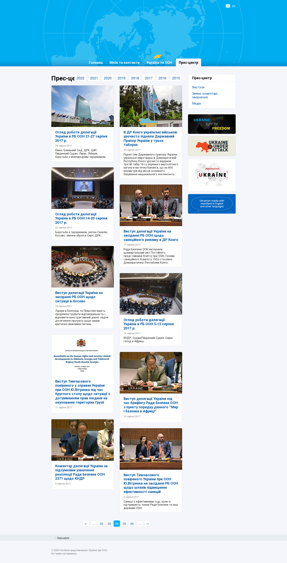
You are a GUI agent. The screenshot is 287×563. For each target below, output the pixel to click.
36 (132, 523)
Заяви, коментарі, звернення (205, 95)
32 (101, 523)
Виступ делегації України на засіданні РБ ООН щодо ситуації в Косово (79, 297)
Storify (232, 554)
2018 (135, 77)
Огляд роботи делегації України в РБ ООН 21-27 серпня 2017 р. (81, 136)
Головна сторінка (52, 538)
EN (233, 6)
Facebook (210, 554)
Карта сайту (234, 538)
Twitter (217, 554)
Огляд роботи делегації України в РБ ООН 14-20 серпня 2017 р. (81, 218)
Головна (96, 62)
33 (109, 523)
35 (124, 523)
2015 (176, 77)
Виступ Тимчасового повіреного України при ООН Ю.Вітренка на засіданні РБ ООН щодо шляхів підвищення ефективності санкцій (151, 483)
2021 (94, 77)
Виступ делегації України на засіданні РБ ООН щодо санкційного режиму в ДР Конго (151, 235)
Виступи (198, 87)
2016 (162, 77)
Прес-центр (63, 537)
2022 (80, 77)
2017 (149, 77)
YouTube (225, 554)
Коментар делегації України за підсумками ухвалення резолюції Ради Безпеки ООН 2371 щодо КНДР (81, 472)
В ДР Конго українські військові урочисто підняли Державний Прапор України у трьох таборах (150, 138)
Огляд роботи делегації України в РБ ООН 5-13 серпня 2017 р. (149, 324)
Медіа (196, 103)
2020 (108, 77)
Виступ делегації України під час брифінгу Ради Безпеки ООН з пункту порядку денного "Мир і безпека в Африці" (151, 405)
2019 (121, 77)
